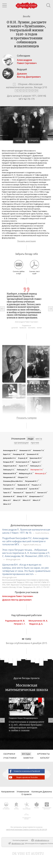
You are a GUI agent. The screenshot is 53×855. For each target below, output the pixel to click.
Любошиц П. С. (22, 469)
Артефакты (43, 753)
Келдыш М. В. (8, 462)
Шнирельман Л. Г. (36, 496)
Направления (7, 791)
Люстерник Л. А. (36, 469)
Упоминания (23, 791)
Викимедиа (36, 807)
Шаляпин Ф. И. (9, 496)
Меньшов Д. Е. (40, 473)
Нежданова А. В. (9, 477)
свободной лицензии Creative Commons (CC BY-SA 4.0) (26, 829)
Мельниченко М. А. (38, 620)
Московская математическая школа (24, 86)
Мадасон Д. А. (36, 624)
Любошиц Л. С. (9, 469)
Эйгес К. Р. (36, 500)
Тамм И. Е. (7, 492)
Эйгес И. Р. (27, 500)
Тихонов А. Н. (18, 492)
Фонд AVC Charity (16, 808)
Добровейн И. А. (9, 458)
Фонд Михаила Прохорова (26, 808)
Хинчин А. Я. (42, 492)
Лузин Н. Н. (23, 466)
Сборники (9, 753)
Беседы (26, 753)
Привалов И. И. (24, 485)
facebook (23, 328)
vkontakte (31, 328)
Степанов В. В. (21, 489)
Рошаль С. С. (36, 485)
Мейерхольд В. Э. (25, 473)
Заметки (28, 757)
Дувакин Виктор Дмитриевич (17, 600)
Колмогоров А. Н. (22, 462)
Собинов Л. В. (8, 489)
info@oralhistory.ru (42, 840)
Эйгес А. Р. (7, 500)
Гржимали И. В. (33, 454)
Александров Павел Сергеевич (17, 596)
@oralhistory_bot (18, 843)
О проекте (26, 794)
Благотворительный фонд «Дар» (26, 818)
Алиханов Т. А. (38, 450)
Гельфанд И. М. (19, 454)
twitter (39, 328)
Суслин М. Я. (34, 489)
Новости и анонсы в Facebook (27, 771)
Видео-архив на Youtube (27, 777)
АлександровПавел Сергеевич (27, 61)
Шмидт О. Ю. (22, 496)
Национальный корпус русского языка (46, 808)
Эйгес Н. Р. (7, 504)
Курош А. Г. (36, 462)
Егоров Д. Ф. (23, 458)
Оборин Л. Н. (23, 477)
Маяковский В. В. (9, 473)
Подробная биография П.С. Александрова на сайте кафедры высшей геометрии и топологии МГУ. (25, 541)
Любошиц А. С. (35, 466)
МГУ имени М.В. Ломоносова (6, 808)
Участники (9, 757)
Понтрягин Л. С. (9, 485)
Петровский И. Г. (31, 481)
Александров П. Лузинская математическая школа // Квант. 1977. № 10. (26, 531)
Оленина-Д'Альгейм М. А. (13, 481)
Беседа (26, 16)
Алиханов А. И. (25, 450)
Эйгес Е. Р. (16, 500)
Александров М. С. (10, 450)
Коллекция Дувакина (42, 791)
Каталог (45, 757)
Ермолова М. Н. (36, 458)
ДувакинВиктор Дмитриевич (29, 75)
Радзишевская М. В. (15, 620)
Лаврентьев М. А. (10, 466)
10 (37, 90)
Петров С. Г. (19, 624)
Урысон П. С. (30, 492)
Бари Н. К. (7, 454)
